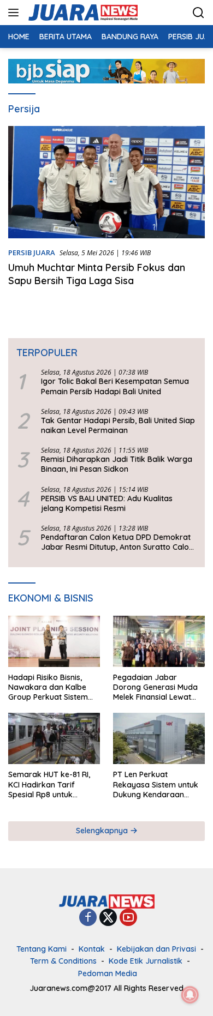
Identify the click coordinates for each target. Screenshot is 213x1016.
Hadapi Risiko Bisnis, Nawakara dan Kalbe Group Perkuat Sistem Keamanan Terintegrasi (50, 687)
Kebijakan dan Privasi (156, 949)
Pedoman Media (107, 973)
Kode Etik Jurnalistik (145, 961)
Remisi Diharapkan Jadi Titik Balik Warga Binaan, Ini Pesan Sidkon (116, 464)
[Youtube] (128, 918)
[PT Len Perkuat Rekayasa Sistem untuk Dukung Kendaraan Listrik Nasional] (159, 738)
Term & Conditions (63, 961)
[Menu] (15, 12)
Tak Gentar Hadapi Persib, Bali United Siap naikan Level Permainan (118, 425)
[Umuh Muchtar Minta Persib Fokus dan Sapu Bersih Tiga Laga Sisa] (106, 182)
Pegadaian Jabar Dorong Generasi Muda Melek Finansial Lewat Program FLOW (155, 687)
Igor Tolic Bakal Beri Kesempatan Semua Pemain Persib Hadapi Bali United (115, 386)
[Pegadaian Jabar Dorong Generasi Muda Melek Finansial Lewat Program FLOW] (159, 641)
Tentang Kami (41, 949)
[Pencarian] (198, 13)
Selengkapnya (103, 830)
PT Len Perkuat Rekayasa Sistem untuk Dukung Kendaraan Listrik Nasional (155, 784)
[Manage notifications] (190, 994)
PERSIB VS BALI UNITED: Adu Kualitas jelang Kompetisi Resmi (107, 503)
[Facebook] (88, 918)
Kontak (92, 949)
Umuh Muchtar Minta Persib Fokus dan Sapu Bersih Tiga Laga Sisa (96, 273)
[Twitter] (108, 918)
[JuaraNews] (82, 12)
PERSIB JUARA (31, 252)
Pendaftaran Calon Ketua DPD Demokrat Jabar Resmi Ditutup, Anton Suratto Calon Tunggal (117, 542)
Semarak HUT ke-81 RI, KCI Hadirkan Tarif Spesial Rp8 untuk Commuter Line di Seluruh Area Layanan (49, 784)
